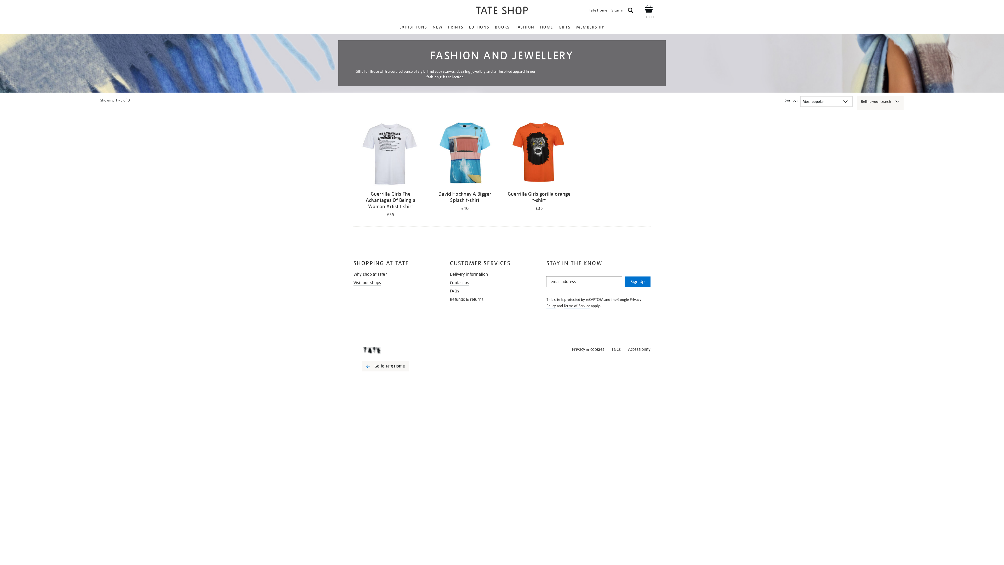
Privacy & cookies (588, 349)
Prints (456, 27)
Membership (590, 27)
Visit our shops (367, 282)
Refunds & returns (466, 299)
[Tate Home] (395, 350)
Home (546, 27)
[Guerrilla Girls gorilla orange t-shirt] (539, 154)
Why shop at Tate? (370, 274)
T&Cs (616, 349)
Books (502, 27)
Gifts (565, 27)
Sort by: (791, 100)
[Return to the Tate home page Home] (502, 11)
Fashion (525, 27)
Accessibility (639, 349)
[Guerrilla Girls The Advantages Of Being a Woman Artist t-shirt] (390, 154)
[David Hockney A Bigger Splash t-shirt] (465, 154)
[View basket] (649, 9)
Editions (479, 27)
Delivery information (469, 274)
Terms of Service (577, 305)
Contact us (459, 282)
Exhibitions (413, 27)
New (437, 27)
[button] (630, 11)
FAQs (454, 291)
